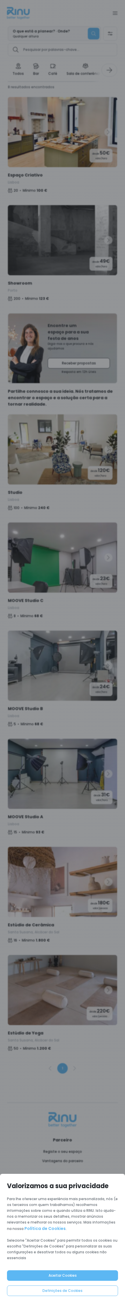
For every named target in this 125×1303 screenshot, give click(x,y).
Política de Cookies (45, 1228)
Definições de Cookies (62, 1290)
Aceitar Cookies (63, 1275)
